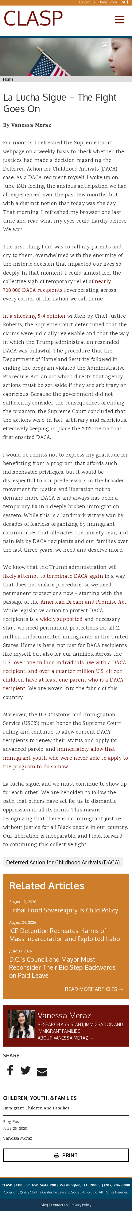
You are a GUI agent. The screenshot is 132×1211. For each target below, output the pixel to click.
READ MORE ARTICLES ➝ (94, 989)
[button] (10, 1075)
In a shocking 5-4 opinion (34, 316)
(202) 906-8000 (117, 1185)
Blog (44, 1205)
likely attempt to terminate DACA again (53, 577)
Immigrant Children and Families (36, 1108)
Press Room (108, 2)
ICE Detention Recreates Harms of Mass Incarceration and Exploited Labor (65, 935)
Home (8, 79)
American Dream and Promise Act (83, 602)
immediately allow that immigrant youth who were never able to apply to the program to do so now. (65, 758)
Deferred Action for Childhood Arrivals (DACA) (63, 862)
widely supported (61, 620)
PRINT (70, 1155)
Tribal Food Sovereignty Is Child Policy (63, 910)
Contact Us (87, 2)
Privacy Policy (81, 1205)
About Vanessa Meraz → (66, 1037)
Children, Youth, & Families (40, 1098)
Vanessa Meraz (64, 1015)
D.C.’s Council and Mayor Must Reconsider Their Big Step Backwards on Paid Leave (62, 967)
